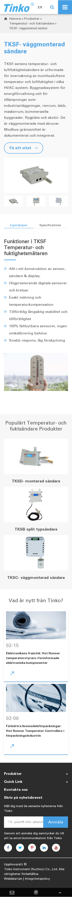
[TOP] (60, 892)
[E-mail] (12, 892)
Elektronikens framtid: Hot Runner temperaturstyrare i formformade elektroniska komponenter (33, 658)
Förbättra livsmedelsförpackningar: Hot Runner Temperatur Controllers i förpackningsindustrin (35, 730)
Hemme (15, 18)
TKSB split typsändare (36, 529)
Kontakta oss (16, 789)
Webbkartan (13, 878)
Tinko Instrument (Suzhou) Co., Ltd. (31, 869)
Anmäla (55, 822)
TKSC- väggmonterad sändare (36, 577)
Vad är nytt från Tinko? (36, 600)
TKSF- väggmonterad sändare (28, 28)
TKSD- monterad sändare (36, 481)
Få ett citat (24, 147)
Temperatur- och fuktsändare (31, 23)
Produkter (31, 18)
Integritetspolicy (37, 878)
